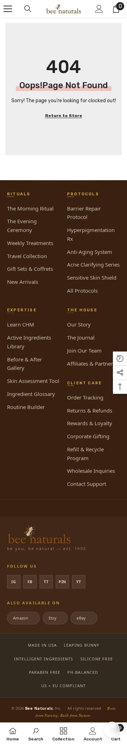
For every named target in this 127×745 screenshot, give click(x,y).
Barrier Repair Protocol (84, 213)
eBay (83, 618)
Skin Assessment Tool (33, 380)
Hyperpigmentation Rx (91, 234)
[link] (36, 734)
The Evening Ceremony (22, 225)
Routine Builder (26, 406)
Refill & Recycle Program (85, 454)
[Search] (28, 9)
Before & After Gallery (24, 364)
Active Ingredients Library (29, 342)
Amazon (23, 618)
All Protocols (82, 290)
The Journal (81, 337)
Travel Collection (27, 255)
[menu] (8, 9)
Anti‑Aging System (89, 251)
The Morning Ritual (30, 208)
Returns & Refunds (89, 410)
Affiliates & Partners (91, 363)
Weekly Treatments (30, 242)
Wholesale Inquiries (91, 470)
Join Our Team (84, 350)
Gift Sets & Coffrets (30, 268)
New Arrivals (22, 281)
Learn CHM (20, 324)
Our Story (79, 324)
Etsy (55, 618)
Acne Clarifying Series (93, 264)
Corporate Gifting (88, 436)
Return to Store (63, 115)
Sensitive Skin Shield (91, 277)
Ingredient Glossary (31, 393)
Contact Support (86, 483)
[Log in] (99, 9)
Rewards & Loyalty (89, 423)
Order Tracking (85, 397)
